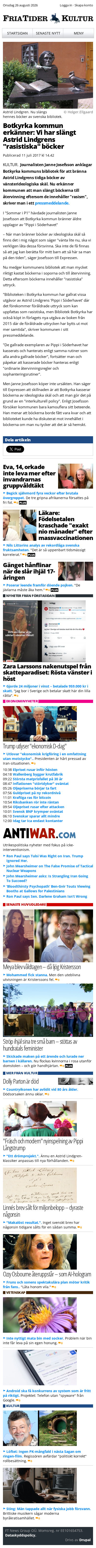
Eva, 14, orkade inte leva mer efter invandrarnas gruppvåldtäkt (29, 476)
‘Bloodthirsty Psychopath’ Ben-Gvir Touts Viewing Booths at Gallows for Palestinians (48, 888)
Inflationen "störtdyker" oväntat (41, 783)
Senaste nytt (48, 33)
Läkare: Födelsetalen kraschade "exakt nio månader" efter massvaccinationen (65, 525)
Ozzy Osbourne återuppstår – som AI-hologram (47, 1273)
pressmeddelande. (52, 203)
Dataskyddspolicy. (20, 1535)
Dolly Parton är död (21, 1081)
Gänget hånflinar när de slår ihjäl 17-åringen (29, 571)
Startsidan (17, 33)
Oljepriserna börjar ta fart (34, 788)
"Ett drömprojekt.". (23, 1156)
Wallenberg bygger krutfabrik (38, 774)
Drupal (85, 1539)
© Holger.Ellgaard (78, 112)
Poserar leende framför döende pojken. (39, 585)
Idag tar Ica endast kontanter (38, 820)
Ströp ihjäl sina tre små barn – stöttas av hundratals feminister (40, 1045)
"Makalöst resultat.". (24, 1222)
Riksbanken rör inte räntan (36, 802)
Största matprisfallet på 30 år (38, 779)
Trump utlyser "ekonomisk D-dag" (34, 745)
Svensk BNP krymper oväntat (38, 811)
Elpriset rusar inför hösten (35, 769)
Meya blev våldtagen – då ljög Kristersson (42, 966)
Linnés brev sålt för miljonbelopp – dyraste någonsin (43, 1211)
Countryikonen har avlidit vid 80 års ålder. (42, 1089)
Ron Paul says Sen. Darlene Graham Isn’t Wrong (46, 896)
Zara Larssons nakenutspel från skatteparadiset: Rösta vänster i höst (47, 672)
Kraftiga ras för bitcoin (32, 797)
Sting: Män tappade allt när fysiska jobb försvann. (48, 1508)
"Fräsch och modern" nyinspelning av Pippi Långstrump (43, 1144)
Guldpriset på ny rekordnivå (37, 793)
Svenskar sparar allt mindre (36, 816)
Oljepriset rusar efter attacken (38, 806)
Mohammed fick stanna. (27, 975)
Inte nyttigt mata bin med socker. (35, 1338)
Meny (79, 33)
